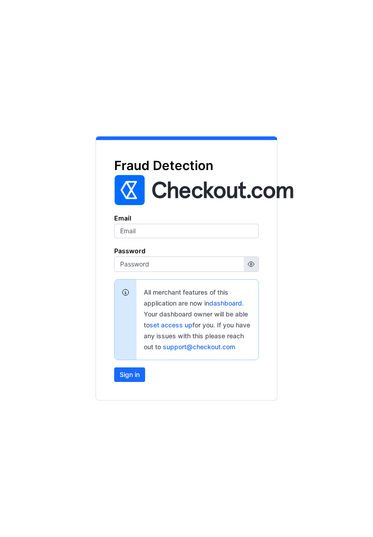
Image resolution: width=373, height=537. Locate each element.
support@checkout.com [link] (199, 347)
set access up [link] (171, 325)
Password (130, 251)
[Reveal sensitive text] (251, 264)
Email (122, 218)
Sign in (130, 374)
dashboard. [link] (226, 303)
